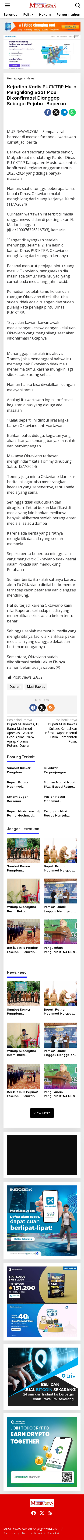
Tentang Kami (32, 1533)
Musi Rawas (36, 686)
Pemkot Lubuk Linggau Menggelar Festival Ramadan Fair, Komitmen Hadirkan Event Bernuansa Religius (59, 909)
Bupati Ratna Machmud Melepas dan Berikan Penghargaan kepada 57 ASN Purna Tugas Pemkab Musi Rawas (60, 868)
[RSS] (51, 707)
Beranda (10, 1533)
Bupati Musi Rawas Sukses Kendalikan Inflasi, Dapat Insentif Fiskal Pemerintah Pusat (61, 730)
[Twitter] (42, 707)
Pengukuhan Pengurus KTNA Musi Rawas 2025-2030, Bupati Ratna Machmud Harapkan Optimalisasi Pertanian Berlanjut (60, 950)
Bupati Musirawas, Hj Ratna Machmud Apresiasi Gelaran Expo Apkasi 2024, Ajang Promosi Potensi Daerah (23, 733)
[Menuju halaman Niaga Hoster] (42, 51)
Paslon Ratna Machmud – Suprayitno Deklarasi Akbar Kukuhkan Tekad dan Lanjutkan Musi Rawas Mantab (60, 799)
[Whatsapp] (72, 112)
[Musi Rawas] (43, 5)
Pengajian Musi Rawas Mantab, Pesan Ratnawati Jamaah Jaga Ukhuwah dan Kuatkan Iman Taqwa (60, 813)
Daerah (15, 686)
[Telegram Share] (64, 112)
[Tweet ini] (56, 112)
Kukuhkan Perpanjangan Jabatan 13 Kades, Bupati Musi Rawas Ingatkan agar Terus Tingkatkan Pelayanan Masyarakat (60, 770)
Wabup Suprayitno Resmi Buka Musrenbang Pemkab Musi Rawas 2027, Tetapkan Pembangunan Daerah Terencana (23, 909)
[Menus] (7, 5)
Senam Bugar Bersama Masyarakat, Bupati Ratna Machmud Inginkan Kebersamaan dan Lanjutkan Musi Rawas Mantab (22, 799)
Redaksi (53, 1533)
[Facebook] (33, 707)
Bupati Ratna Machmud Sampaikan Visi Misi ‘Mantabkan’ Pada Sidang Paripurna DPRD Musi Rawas (22, 784)
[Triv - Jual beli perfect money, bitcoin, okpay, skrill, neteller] (43, 1376)
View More (42, 1113)
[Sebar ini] (47, 112)
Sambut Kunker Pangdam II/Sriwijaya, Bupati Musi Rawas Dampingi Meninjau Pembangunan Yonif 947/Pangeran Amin (22, 770)
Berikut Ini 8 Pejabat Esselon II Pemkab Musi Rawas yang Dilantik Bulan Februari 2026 (22, 950)
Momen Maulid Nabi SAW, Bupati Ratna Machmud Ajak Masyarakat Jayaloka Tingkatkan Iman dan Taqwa (60, 784)
